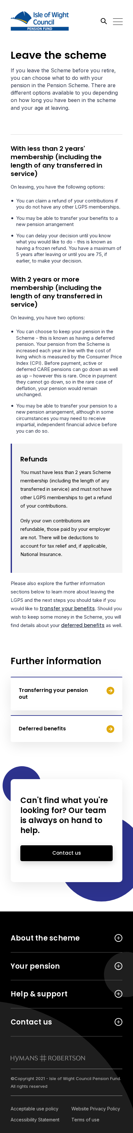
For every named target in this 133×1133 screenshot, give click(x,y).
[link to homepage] (48, 1058)
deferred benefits (83, 625)
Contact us (66, 853)
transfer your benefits (67, 608)
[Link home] (40, 21)
